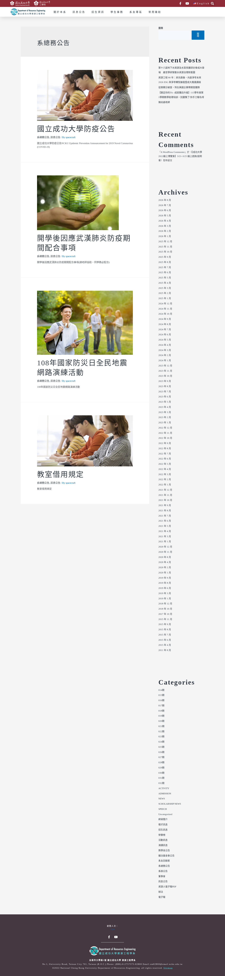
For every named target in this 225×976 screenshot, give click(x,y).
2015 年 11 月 (165, 619)
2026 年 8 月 (164, 200)
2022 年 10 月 (165, 438)
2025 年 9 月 (164, 257)
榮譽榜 (161, 835)
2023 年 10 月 (165, 376)
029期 (161, 768)
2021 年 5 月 (164, 526)
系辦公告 (163, 871)
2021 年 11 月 (165, 495)
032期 (161, 783)
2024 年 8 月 (164, 324)
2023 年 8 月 (164, 386)
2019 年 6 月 (164, 588)
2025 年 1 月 (164, 298)
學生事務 (117, 12)
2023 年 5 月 (164, 402)
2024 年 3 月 (164, 350)
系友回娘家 (164, 861)
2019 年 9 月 (164, 578)
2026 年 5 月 (164, 215)
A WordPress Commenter (173, 152)
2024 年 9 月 (164, 319)
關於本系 (60, 12)
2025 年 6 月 (164, 272)
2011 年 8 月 (164, 650)
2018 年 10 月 (165, 609)
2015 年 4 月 (164, 645)
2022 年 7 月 (164, 454)
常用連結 (154, 12)
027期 (161, 757)
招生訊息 (163, 830)
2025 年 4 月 (164, 283)
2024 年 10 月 (165, 314)
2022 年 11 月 (165, 433)
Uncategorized (165, 814)
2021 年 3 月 (164, 536)
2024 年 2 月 (164, 355)
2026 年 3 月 (164, 226)
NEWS (161, 799)
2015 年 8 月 (164, 629)
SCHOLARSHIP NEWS (169, 804)
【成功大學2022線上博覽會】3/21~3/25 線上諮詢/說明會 (180, 156)
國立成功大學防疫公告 (76, 129)
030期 (161, 773)
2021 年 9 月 (164, 505)
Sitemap (168, 968)
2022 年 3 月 (164, 474)
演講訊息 (163, 845)
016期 (161, 700)
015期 (161, 695)
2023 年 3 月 (164, 412)
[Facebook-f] (180, 3)
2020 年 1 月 (164, 573)
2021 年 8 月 (164, 510)
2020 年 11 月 (165, 552)
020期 (161, 721)
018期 (161, 711)
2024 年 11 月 (165, 309)
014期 (161, 690)
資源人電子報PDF (167, 887)
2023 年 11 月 (165, 371)
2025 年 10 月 (165, 252)
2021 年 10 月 (165, 500)
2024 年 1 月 (164, 360)
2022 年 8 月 (164, 448)
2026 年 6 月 (164, 210)
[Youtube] (187, 3)
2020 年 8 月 (164, 557)
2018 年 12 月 (165, 604)
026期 (161, 752)
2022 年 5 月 (164, 464)
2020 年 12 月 (165, 547)
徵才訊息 (163, 824)
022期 (161, 731)
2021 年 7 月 (164, 516)
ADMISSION (164, 793)
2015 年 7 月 (164, 635)
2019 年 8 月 (164, 583)
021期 (161, 726)
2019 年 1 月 (164, 598)
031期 (161, 778)
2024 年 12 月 (165, 303)
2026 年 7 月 (164, 205)
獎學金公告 (164, 850)
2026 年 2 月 (164, 231)
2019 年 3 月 (164, 593)
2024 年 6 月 (164, 334)
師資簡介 (163, 819)
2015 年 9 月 (164, 624)
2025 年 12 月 (165, 241)
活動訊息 (163, 840)
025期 (161, 747)
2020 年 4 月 (164, 562)
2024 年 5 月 (164, 340)
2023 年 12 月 (165, 366)
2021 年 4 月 (164, 531)
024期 (161, 742)
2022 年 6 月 (164, 459)
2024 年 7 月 (164, 329)
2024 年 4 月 (164, 345)
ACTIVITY (163, 788)
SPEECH (162, 809)
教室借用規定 (60, 475)
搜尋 (160, 28)
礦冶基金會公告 (166, 856)
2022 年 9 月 (164, 443)
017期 (161, 705)
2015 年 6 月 (164, 640)
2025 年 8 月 (164, 262)
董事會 (161, 876)
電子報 (161, 897)
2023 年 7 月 (164, 391)
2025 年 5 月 (164, 278)
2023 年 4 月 (164, 407)
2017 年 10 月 (165, 614)
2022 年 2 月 (164, 479)
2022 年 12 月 (165, 428)
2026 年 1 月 (164, 236)
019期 (161, 716)
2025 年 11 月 (165, 247)
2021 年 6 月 (164, 521)
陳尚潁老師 (164, 102)
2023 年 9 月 (164, 381)
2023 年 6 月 (164, 397)
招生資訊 (98, 12)
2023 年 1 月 (164, 422)
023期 (161, 736)
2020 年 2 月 (164, 567)
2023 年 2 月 (164, 417)
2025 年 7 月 (164, 267)
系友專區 (135, 12)
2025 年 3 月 (164, 288)
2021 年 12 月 (165, 490)
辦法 (160, 892)
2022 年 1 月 (164, 485)
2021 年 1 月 (164, 541)
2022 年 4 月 (164, 469)
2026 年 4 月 (164, 221)
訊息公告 (79, 12)
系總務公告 (43, 137)
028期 (161, 762)
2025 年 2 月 (164, 293)
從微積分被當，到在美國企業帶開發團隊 (179, 87)
